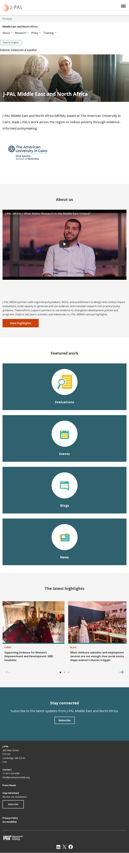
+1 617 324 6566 (11, 773)
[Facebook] (70, 847)
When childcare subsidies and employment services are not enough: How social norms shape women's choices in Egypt (97, 656)
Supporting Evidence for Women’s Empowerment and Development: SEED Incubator (28, 656)
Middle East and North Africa (20, 26)
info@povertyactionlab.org (16, 777)
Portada (7, 19)
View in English (11, 42)
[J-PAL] (12, 7)
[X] (64, 847)
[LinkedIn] (58, 847)
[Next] (121, 672)
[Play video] (64, 244)
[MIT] (64, 838)
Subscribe (13, 804)
